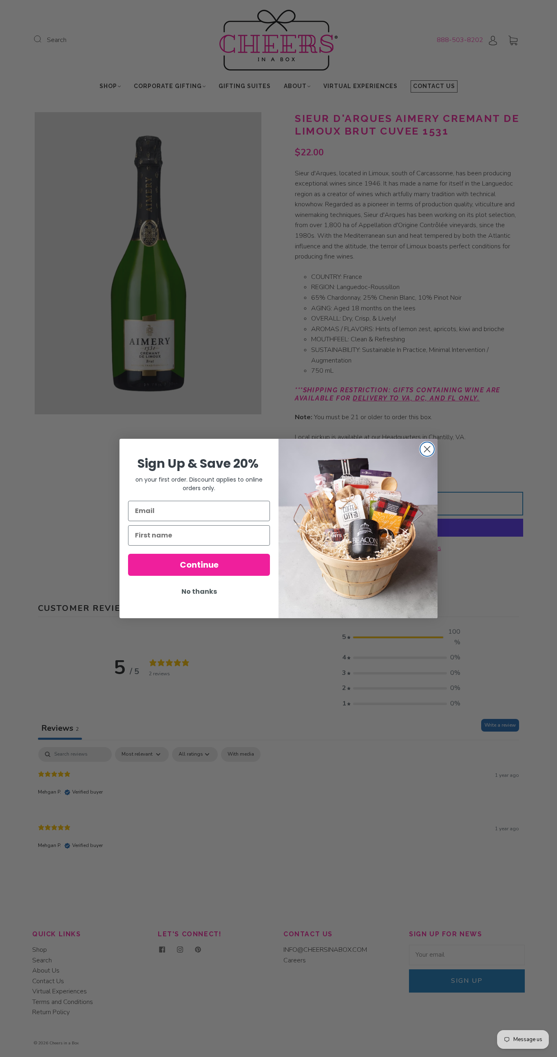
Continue (199, 565)
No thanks (199, 591)
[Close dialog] (427, 449)
